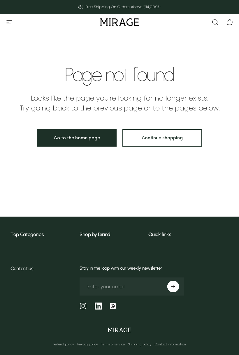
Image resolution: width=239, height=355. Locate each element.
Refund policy (63, 344)
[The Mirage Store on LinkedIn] (98, 306)
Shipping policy (139, 344)
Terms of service (113, 344)
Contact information (170, 344)
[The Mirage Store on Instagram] (83, 306)
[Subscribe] (173, 286)
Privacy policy (87, 344)
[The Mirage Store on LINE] (113, 306)
